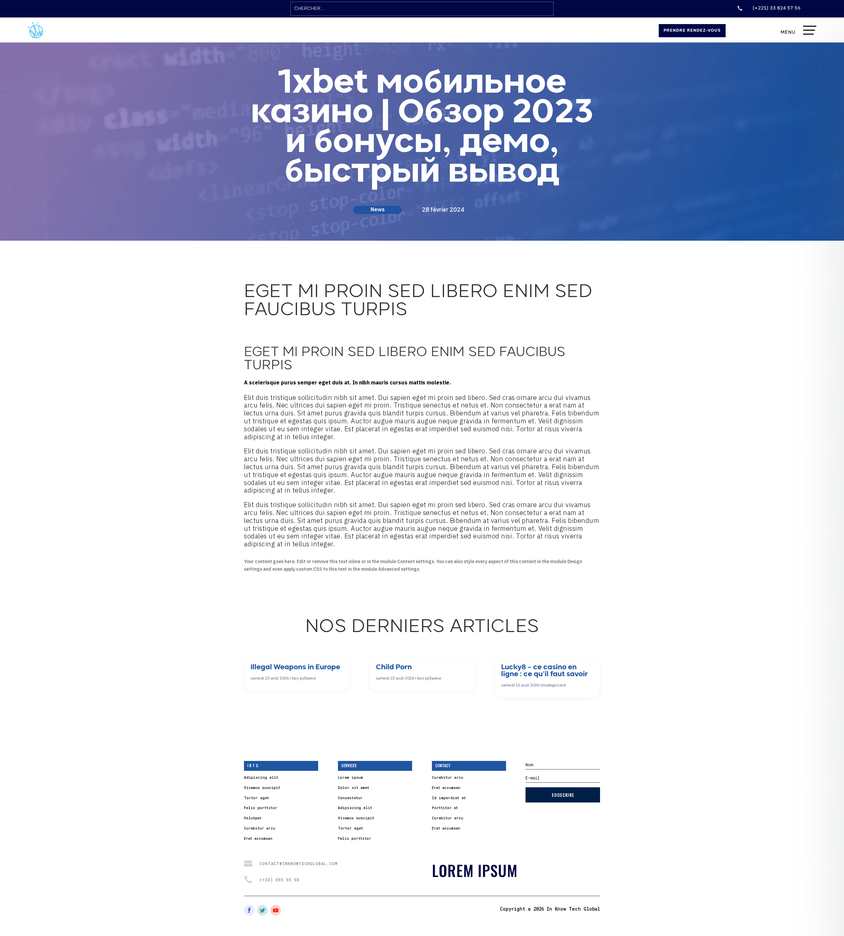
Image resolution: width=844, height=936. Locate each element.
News (378, 209)
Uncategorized (553, 684)
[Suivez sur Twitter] (262, 910)
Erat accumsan (258, 838)
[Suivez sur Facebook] (249, 910)
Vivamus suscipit (262, 787)
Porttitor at (445, 807)
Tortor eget (256, 797)
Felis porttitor (260, 807)
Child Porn (394, 667)
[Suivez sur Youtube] (275, 910)
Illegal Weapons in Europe (295, 667)
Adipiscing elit (261, 777)
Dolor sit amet (353, 787)
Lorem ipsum (350, 777)
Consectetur (350, 797)
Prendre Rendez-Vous (692, 31)
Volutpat (252, 817)
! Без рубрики (303, 678)
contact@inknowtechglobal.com (298, 863)
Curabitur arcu (259, 828)
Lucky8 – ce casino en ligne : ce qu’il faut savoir (544, 671)
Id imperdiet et (449, 797)
